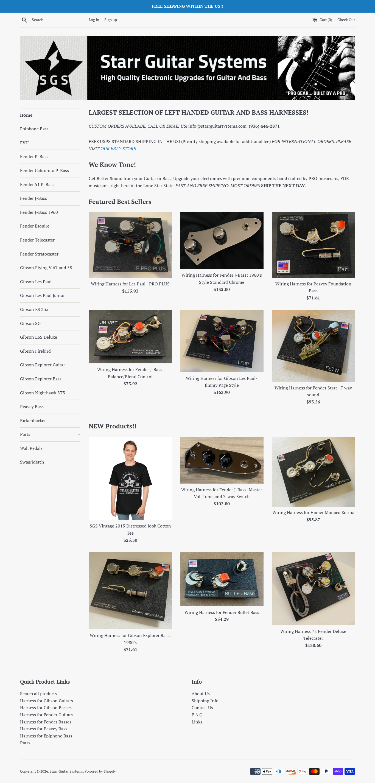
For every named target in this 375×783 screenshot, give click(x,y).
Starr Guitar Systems (66, 771)
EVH (24, 143)
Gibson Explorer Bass (40, 379)
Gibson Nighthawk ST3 (42, 393)
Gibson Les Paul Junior (42, 295)
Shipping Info (205, 701)
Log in (94, 19)
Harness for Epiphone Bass (46, 736)
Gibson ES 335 (34, 309)
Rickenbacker (33, 420)
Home (26, 115)
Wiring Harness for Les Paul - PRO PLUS (130, 284)
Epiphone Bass (34, 129)
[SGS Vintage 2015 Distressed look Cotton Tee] (130, 478)
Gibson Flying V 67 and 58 (46, 268)
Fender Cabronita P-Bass (44, 170)
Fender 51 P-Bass (37, 184)
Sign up (110, 19)
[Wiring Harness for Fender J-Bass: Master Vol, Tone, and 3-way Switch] (221, 460)
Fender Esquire (34, 226)
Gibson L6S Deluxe (38, 337)
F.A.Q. (198, 715)
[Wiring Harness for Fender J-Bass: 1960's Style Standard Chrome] (221, 240)
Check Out (346, 19)
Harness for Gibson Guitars (46, 701)
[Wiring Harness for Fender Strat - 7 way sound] (313, 346)
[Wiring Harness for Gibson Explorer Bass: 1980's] (130, 590)
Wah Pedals (31, 448)
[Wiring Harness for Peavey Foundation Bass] (313, 245)
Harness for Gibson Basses (46, 708)
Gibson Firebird (35, 351)
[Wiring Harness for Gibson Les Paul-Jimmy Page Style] (221, 341)
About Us (201, 694)
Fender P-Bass (34, 156)
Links (197, 722)
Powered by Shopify (100, 771)
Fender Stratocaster (39, 254)
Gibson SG (30, 323)
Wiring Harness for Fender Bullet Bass (221, 612)
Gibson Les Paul (36, 282)
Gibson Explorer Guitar (42, 365)
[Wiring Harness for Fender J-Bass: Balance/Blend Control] (130, 337)
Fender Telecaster (37, 240)
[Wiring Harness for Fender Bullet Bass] (221, 579)
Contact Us (202, 708)
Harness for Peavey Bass (43, 729)
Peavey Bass (32, 406)
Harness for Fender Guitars (46, 715)
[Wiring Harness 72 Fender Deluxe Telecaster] (313, 588)
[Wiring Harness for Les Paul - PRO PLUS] (130, 245)
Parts (50, 434)
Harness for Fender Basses (45, 722)
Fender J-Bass (33, 198)
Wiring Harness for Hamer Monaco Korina (313, 512)
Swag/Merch (32, 462)
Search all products (38, 694)
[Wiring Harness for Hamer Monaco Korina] (313, 471)
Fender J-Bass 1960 (39, 212)
